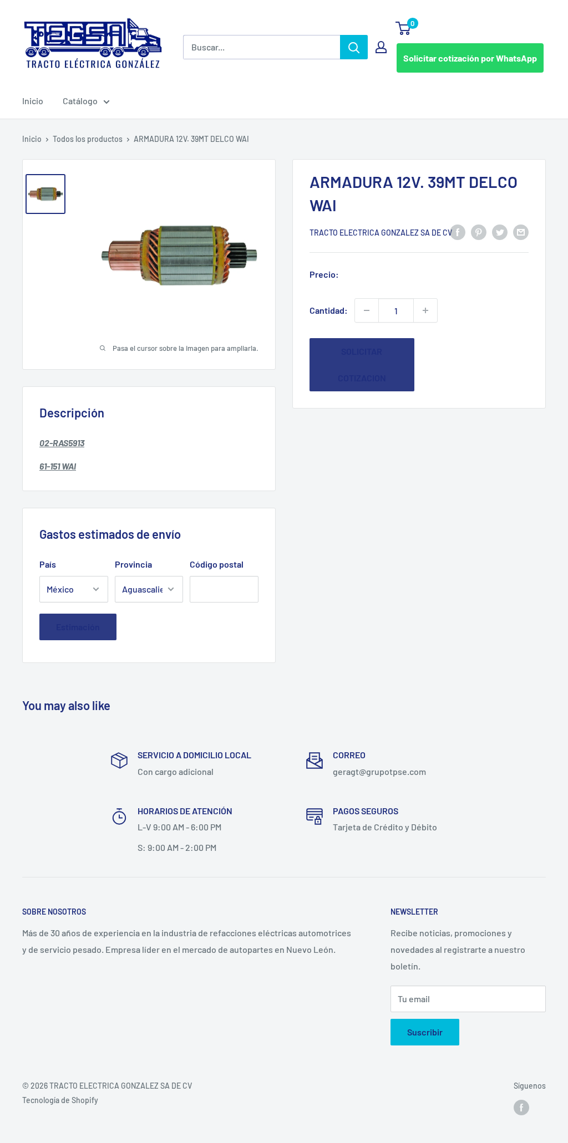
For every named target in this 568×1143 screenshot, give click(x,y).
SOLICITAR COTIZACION (362, 364)
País (47, 564)
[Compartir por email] (521, 231)
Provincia (133, 564)
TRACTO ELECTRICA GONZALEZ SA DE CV (381, 232)
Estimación (78, 626)
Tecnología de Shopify (60, 1100)
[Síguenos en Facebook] (521, 1107)
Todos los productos (88, 139)
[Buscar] (354, 47)
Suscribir (425, 1032)
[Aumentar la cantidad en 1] (425, 310)
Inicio (32, 100)
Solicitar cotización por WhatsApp (470, 58)
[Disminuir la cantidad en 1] (366, 310)
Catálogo (80, 100)
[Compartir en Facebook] (457, 231)
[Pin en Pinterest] (478, 231)
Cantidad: (329, 310)
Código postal (217, 564)
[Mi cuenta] (381, 47)
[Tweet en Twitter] (500, 231)
